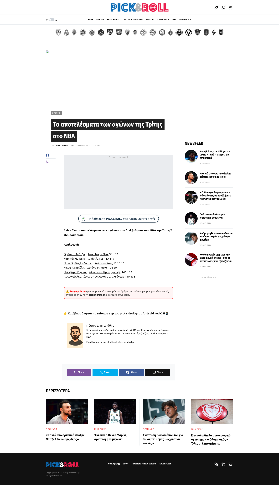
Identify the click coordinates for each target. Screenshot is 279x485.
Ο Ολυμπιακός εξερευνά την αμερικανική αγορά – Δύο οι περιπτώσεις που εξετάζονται (216, 258)
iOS (161, 313)
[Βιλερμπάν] (214, 32)
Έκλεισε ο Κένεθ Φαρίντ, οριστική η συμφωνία (213, 216)
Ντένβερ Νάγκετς (75, 272)
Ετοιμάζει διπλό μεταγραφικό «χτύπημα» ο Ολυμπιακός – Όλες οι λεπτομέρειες (211, 439)
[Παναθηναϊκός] (92, 32)
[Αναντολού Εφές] (206, 32)
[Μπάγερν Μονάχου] (153, 32)
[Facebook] (216, 7)
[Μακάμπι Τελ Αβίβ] (143, 32)
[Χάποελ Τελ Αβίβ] (101, 32)
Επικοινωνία (165, 463)
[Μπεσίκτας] (221, 32)
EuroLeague (51, 429)
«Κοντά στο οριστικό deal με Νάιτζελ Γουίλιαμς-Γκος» (215, 175)
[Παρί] (179, 32)
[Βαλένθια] (74, 32)
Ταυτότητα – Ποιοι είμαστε (143, 463)
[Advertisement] (118, 182)
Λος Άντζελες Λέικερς (78, 276)
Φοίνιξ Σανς (95, 258)
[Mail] (230, 7)
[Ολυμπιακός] (58, 32)
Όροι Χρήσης (114, 463)
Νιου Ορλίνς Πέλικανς (78, 263)
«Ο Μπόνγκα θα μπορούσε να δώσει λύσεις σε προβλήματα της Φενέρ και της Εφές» (215, 195)
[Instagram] (223, 7)
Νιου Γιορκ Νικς (98, 254)
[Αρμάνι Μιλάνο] (162, 32)
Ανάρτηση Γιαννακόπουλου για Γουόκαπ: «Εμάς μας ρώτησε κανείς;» (216, 236)
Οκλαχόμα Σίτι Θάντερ (109, 276)
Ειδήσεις (56, 113)
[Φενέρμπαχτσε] (83, 32)
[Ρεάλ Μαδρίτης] (66, 32)
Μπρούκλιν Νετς (74, 258)
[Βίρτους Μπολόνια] (188, 32)
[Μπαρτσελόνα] (119, 32)
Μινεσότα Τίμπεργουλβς (105, 272)
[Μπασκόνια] (197, 32)
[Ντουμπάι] (135, 32)
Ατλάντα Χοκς (104, 263)
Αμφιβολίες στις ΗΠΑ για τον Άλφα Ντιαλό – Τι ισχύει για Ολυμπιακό (215, 154)
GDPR (125, 463)
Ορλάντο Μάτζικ (74, 254)
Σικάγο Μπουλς (97, 267)
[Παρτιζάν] (170, 32)
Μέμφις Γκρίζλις (74, 267)
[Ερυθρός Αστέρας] (127, 32)
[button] (51, 19)
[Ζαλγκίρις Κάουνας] (110, 32)
